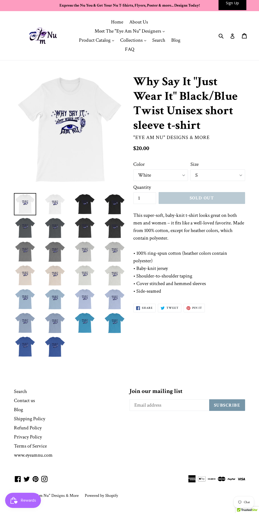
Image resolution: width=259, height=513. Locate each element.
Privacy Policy (28, 437)
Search (158, 40)
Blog (175, 40)
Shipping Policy (29, 418)
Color (139, 164)
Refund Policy (28, 428)
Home (117, 22)
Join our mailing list (156, 391)
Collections (134, 40)
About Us (138, 22)
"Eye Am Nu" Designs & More (53, 495)
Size (194, 164)
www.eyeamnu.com (33, 455)
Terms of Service (30, 446)
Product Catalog (98, 40)
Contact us (24, 400)
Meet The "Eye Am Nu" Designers (131, 31)
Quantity (142, 187)
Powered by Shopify (101, 495)
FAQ (129, 49)
